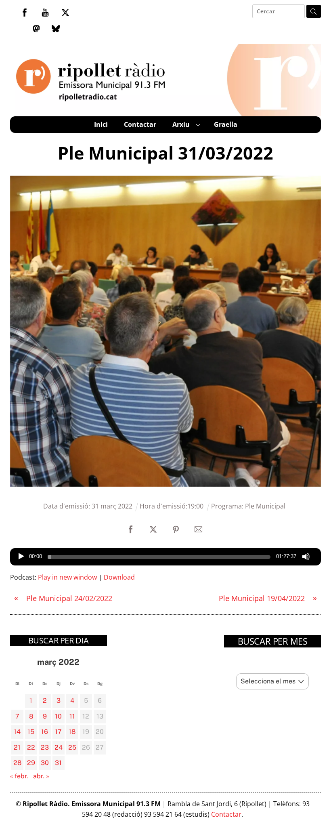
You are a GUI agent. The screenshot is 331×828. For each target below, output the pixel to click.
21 (17, 747)
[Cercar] (313, 11)
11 (72, 716)
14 (17, 732)
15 (30, 732)
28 (17, 763)
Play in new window (67, 577)
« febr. (19, 776)
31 (58, 763)
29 (31, 763)
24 (58, 747)
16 (44, 732)
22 (31, 747)
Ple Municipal (265, 506)
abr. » (41, 776)
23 (45, 747)
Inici (101, 124)
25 (72, 747)
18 (72, 732)
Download (119, 577)
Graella (225, 124)
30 (45, 763)
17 (58, 732)
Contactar (140, 124)
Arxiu (181, 124)
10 (58, 716)
